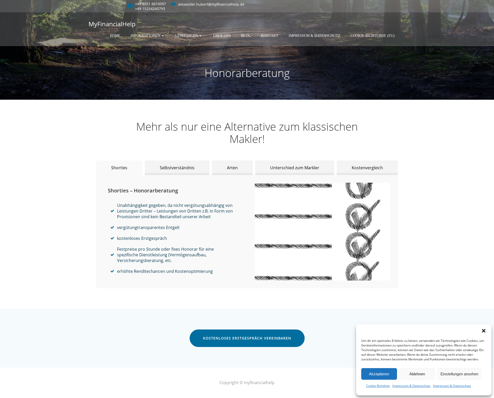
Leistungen (186, 36)
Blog (246, 36)
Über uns (222, 36)
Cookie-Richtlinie (378, 386)
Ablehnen (417, 374)
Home (115, 36)
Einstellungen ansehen (459, 374)
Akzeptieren (379, 374)
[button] (483, 330)
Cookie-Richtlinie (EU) (373, 36)
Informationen (145, 36)
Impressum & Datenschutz (411, 386)
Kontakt (269, 36)
